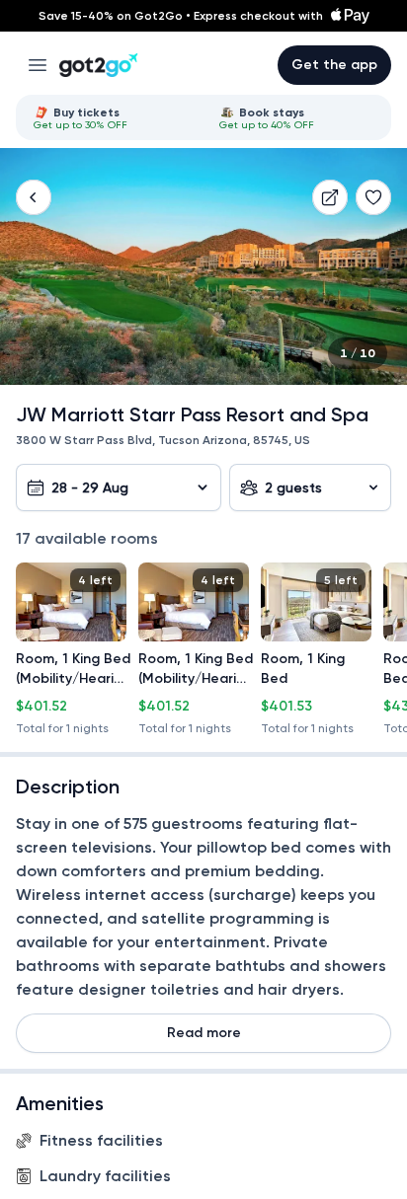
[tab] (111, 117)
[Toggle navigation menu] (37, 65)
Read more (204, 1032)
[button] (33, 197)
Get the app (334, 64)
